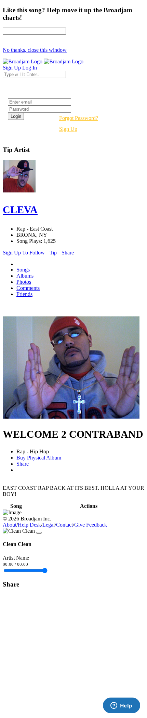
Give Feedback (90, 525)
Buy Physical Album (38, 458)
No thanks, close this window (35, 50)
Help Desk (29, 525)
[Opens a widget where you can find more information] (121, 706)
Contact (64, 525)
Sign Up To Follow (24, 252)
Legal (48, 525)
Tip (53, 252)
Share (68, 252)
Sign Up (68, 129)
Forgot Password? (78, 118)
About (9, 525)
